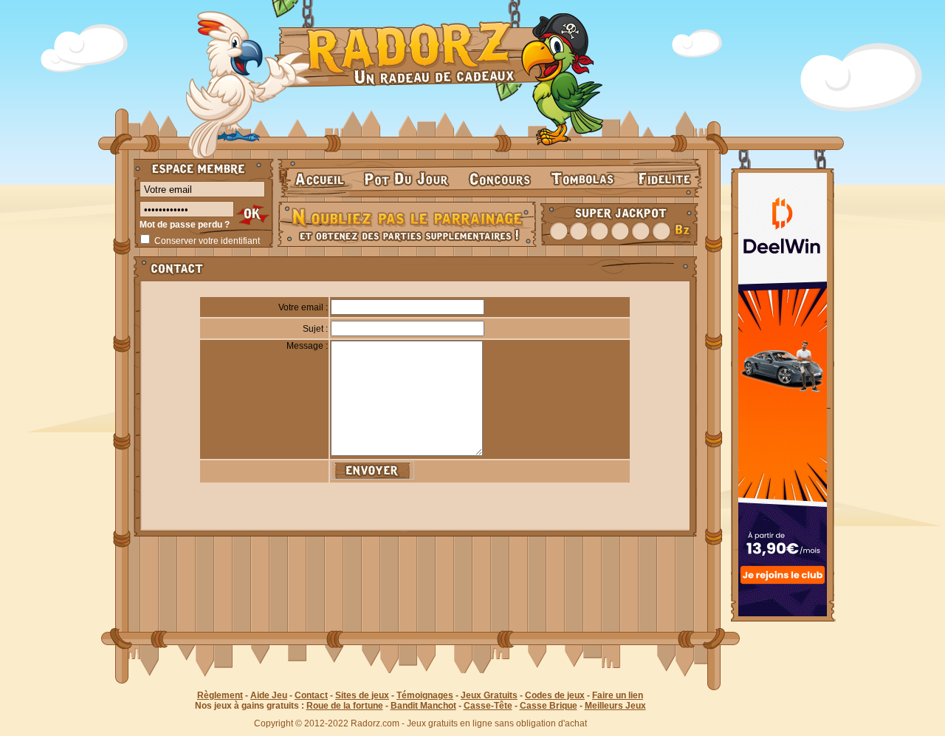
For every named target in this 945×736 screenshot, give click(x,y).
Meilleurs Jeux (615, 706)
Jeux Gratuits (489, 695)
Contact (311, 695)
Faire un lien (617, 695)
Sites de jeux (362, 695)
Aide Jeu (268, 695)
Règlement (220, 695)
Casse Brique (548, 706)
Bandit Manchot (423, 706)
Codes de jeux (555, 695)
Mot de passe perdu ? (185, 224)
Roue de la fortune (344, 706)
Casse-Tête (488, 706)
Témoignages (424, 695)
